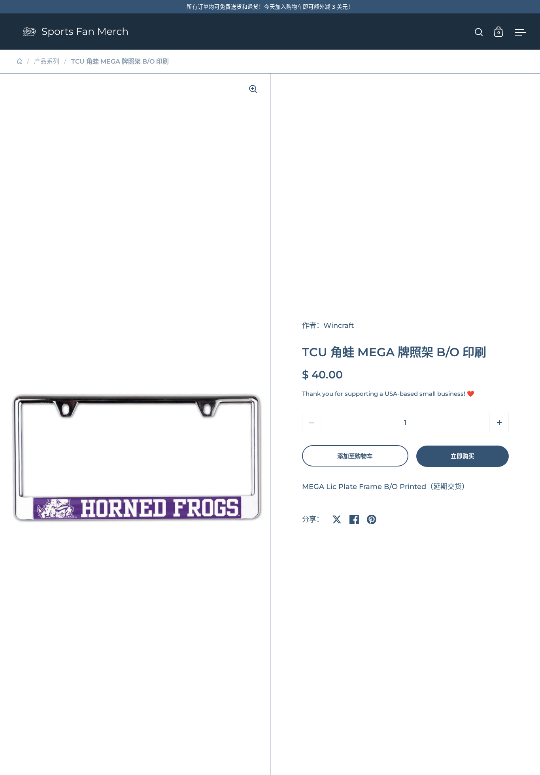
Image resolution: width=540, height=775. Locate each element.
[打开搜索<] (479, 32)
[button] (499, 422)
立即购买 (462, 456)
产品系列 (46, 61)
